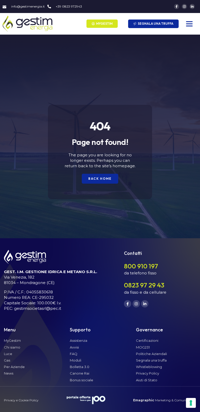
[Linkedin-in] (192, 6)
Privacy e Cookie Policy (21, 400)
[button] (189, 23)
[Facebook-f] (176, 6)
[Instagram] (184, 6)
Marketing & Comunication (164, 400)
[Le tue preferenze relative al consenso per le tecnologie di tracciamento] (191, 403)
